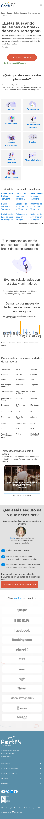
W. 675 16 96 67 (6, 753)
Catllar (33, 429)
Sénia (32, 424)
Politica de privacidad (20, 808)
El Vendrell (20, 379)
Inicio (3, 13)
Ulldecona (5, 417)
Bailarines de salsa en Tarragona (21, 217)
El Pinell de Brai (20, 406)
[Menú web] (41, 5)
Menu (13, 3)
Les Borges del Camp (6, 385)
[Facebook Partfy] (3, 791)
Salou (3, 379)
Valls (32, 379)
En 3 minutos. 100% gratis (15, 63)
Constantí (34, 412)
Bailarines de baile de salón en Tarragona (7, 217)
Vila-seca (19, 384)
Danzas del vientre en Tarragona (21, 196)
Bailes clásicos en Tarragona (6, 206)
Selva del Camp (19, 417)
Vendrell (33, 369)
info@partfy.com (6, 756)
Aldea (18, 434)
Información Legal (6, 808)
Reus (18, 369)
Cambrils (5, 374)
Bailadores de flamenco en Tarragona (36, 196)
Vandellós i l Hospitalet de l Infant (7, 435)
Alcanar (33, 398)
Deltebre (19, 398)
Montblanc (34, 405)
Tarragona (5, 369)
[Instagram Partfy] (7, 791)
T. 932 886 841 (5, 750)
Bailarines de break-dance (30, 13)
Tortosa (19, 374)
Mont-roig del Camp (6, 399)
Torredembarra (7, 391)
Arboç (3, 424)
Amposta (34, 384)
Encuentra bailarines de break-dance (20, 585)
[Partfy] (8, 4)
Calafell (33, 374)
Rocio (12, 538)
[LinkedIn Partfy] (11, 791)
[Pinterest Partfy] (16, 791)
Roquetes (5, 405)
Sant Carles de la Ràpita (22, 392)
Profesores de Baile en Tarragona (7, 196)
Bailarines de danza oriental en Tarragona (22, 206)
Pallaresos (20, 429)
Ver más (5, 47)
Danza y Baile (12, 13)
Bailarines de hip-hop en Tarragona (36, 206)
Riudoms (19, 412)
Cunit (32, 391)
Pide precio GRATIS (22, 58)
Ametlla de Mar (7, 412)
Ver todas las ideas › (22, 496)
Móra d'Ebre (21, 424)
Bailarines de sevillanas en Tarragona (36, 217)
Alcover (4, 429)
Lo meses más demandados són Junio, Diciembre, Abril (19, 316)
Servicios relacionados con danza (22, 189)
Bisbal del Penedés (34, 434)
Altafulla (33, 417)
